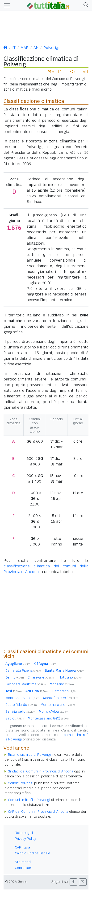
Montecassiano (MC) (49, 718)
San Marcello (20, 711)
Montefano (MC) (60, 698)
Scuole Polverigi (20, 783)
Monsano (62, 684)
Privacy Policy (25, 838)
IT (14, 47)
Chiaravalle (41, 677)
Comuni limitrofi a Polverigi (29, 800)
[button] (85, 5)
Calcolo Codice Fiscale (32, 853)
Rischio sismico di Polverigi (29, 754)
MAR (25, 47)
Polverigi (51, 47)
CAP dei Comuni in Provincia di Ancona (38, 811)
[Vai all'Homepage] (48, 5)
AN (35, 47)
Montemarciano (58, 705)
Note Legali (24, 833)
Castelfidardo (21, 705)
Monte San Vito (22, 698)
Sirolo (14, 718)
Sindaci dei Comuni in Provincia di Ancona (40, 771)
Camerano (65, 691)
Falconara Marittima (25, 684)
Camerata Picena (23, 670)
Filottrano (70, 677)
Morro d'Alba (53, 711)
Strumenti (23, 862)
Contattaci (23, 868)
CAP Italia (22, 847)
